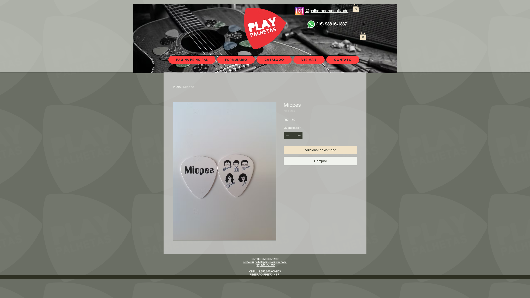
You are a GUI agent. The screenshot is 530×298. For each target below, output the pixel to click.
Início (177, 87)
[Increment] (299, 135)
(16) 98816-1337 (265, 265)
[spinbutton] (293, 135)
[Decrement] (286, 135)
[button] (355, 8)
